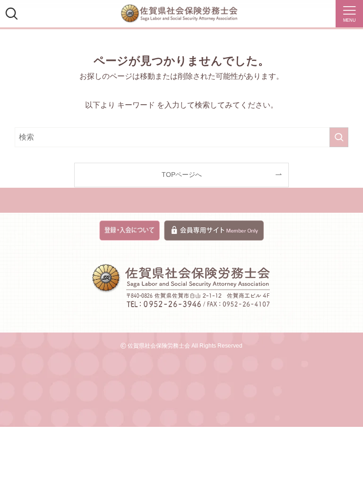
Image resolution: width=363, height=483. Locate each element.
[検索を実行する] (338, 137)
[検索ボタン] (11, 13)
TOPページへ (182, 174)
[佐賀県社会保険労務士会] (179, 13)
